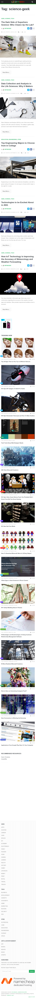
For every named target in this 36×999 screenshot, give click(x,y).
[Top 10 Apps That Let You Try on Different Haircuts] (18, 348)
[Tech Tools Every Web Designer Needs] (18, 429)
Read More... (6, 72)
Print (3, 876)
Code (2, 925)
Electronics (5, 846)
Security (4, 911)
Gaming (3, 857)
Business (4, 892)
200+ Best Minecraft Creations (9, 470)
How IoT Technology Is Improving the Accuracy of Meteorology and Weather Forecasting (17, 259)
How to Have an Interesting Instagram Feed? (14, 691)
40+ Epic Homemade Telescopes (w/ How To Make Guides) (17, 415)
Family (3, 849)
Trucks (3, 884)
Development (5, 895)
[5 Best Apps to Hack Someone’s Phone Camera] (18, 567)
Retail (3, 879)
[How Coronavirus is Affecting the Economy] (18, 704)
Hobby (3, 868)
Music (3, 952)
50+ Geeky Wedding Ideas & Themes (11, 607)
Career (3, 832)
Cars (2, 835)
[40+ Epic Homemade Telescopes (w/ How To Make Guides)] (18, 402)
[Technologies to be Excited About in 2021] (18, 224)
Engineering (13, 139)
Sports (3, 955)
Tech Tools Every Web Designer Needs (12, 443)
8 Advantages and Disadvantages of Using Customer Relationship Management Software (16, 635)
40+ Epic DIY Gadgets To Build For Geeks (13, 388)
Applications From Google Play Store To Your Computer (17, 745)
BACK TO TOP (32, 996)
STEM (19, 139)
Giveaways (4, 900)
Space (3, 936)
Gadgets (4, 898)
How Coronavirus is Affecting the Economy (13, 718)
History (3, 865)
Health (3, 862)
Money (3, 873)
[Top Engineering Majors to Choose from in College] (18, 167)
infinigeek (7, 28)
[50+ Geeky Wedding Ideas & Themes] (18, 594)
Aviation (3, 830)
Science (7, 18)
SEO (2, 914)
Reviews (3, 908)
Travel (3, 881)
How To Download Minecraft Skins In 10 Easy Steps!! (16, 553)
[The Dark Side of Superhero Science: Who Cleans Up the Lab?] (18, 46)
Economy (4, 843)
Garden (3, 860)
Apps (2, 827)
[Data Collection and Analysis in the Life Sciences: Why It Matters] (18, 108)
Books (3, 946)
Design (3, 838)
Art (2, 944)
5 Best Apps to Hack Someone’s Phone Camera (14, 580)
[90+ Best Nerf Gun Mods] (18, 512)
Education (4, 139)
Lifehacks (4, 870)
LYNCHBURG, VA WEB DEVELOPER (19, 992)
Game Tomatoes (5, 757)
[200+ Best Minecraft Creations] (18, 456)
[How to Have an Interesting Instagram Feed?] (18, 677)
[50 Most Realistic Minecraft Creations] (18, 650)
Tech (12, 18)
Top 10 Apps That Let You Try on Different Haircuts (15, 361)
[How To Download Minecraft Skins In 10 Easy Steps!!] (18, 540)
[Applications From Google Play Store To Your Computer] (18, 731)
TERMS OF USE (10, 995)
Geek (3, 18)
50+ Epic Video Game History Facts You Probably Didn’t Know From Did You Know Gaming (17, 498)
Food (2, 854)
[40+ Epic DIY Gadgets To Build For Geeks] (18, 375)
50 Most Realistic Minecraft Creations (12, 664)
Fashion (3, 851)
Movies (3, 949)
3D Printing (4, 922)
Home (3, 903)
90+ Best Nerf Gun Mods (8, 526)
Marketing (4, 906)
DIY (2, 841)
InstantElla (4, 759)
